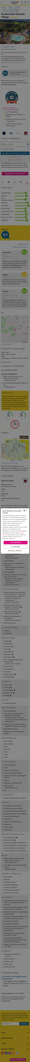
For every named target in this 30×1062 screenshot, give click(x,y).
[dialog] (15, 531)
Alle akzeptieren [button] (15, 542)
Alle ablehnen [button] (15, 546)
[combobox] (24, 510)
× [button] (26, 510)
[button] (15, 551)
